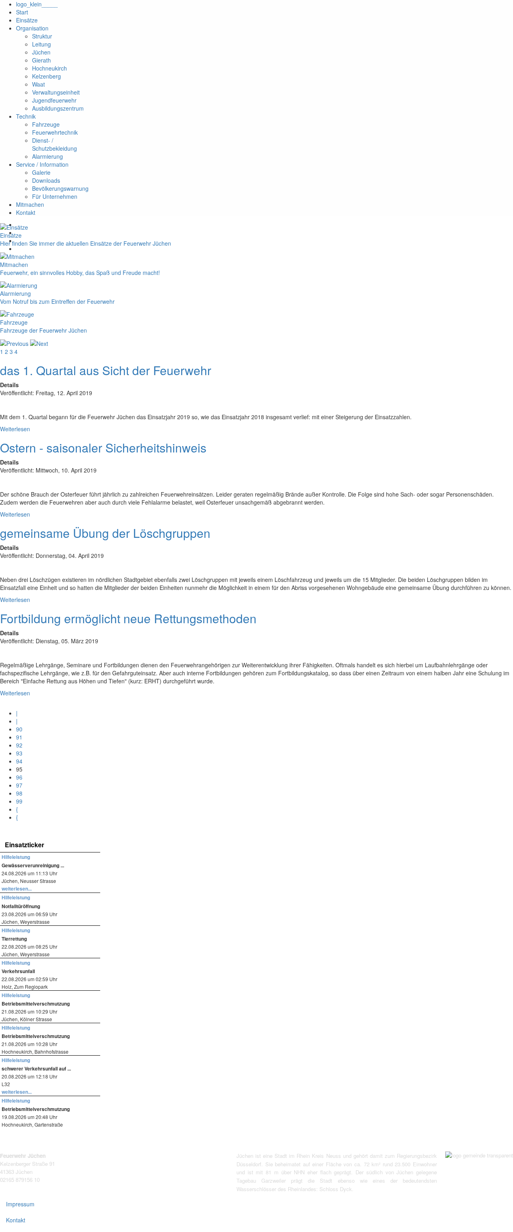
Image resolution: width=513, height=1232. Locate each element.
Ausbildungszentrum (58, 108)
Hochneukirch (49, 68)
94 (19, 761)
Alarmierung (47, 156)
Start (22, 12)
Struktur (42, 36)
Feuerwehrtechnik (55, 132)
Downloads (46, 180)
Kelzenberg (46, 76)
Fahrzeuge (46, 124)
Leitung (41, 44)
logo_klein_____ (37, 4)
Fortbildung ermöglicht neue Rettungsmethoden (128, 618)
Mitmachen (30, 204)
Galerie (41, 172)
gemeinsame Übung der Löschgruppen (105, 532)
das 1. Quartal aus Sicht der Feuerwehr (105, 370)
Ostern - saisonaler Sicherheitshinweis (103, 447)
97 (19, 785)
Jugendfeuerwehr (54, 100)
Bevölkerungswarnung (60, 188)
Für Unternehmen (54, 196)
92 (19, 745)
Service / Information (42, 164)
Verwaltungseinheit (56, 92)
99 (19, 801)
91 (19, 737)
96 (19, 777)
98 (19, 793)
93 (19, 753)
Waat (38, 84)
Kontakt (25, 212)
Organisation (32, 28)
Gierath (41, 60)
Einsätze (27, 20)
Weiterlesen (15, 429)
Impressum (20, 1204)
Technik (26, 116)
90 (19, 729)
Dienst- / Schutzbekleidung (54, 144)
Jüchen (41, 52)
